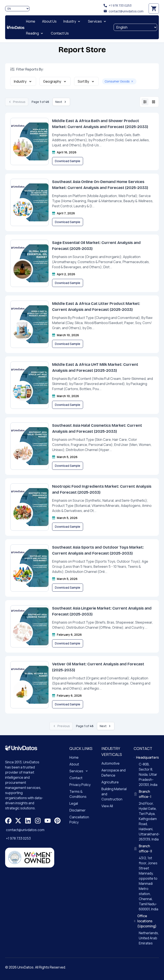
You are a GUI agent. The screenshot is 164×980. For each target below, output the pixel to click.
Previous (19, 102)
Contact (75, 777)
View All (107, 806)
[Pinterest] (57, 820)
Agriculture (110, 782)
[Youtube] (47, 820)
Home (74, 757)
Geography (52, 81)
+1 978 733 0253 (120, 5)
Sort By (83, 81)
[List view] (145, 101)
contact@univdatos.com (126, 11)
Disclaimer (77, 810)
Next (58, 102)
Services (76, 771)
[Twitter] (18, 820)
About (74, 764)
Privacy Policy (80, 784)
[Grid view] (153, 101)
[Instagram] (38, 820)
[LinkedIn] (28, 820)
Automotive (110, 763)
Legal (73, 803)
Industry (20, 81)
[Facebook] (8, 820)
